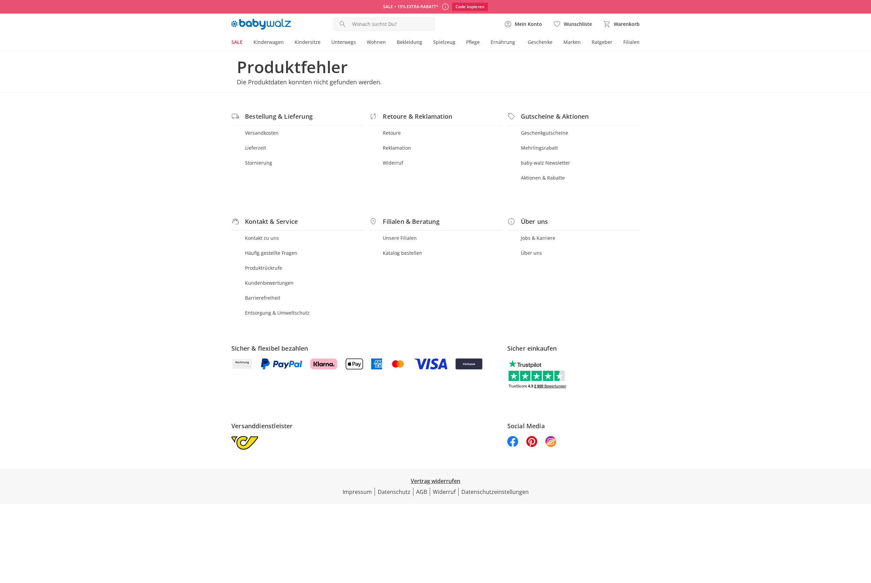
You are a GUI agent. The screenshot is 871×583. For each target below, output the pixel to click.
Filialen (631, 42)
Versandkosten (262, 133)
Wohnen (376, 42)
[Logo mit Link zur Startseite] (261, 24)
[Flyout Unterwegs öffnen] (358, 43)
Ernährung (503, 42)
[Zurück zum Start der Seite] (863, 534)
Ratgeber (602, 42)
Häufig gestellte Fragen (271, 253)
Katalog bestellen (402, 253)
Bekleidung (409, 42)
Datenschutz (394, 492)
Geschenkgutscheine (544, 133)
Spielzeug (444, 42)
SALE (237, 42)
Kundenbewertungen (269, 283)
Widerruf (393, 163)
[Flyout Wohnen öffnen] (388, 43)
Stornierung (258, 163)
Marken (572, 42)
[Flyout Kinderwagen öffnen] (286, 43)
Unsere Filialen (400, 238)
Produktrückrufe (263, 268)
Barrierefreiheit (262, 298)
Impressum (357, 492)
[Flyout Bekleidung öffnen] (425, 43)
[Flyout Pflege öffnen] (482, 43)
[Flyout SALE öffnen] (245, 43)
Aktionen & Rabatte (543, 177)
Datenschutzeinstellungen (495, 492)
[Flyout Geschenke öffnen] (555, 43)
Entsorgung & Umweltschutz (277, 313)
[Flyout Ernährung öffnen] (518, 43)
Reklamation (397, 148)
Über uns (531, 253)
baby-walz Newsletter (545, 163)
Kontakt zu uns (262, 238)
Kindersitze (308, 42)
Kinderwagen (268, 42)
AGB (421, 492)
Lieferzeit (255, 148)
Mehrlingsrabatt (539, 148)
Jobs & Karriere (538, 238)
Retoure (392, 133)
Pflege (473, 42)
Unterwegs (343, 42)
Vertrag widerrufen (435, 481)
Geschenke (540, 42)
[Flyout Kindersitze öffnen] (323, 43)
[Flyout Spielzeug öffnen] (458, 43)
